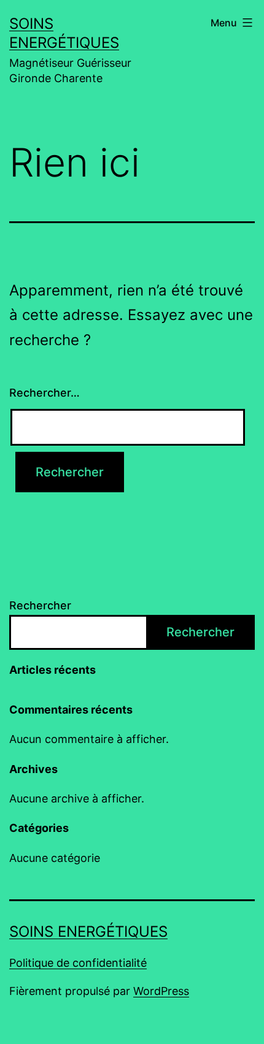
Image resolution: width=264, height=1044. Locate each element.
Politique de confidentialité (78, 962)
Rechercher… (44, 392)
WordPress (161, 991)
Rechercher (40, 605)
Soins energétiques (88, 931)
